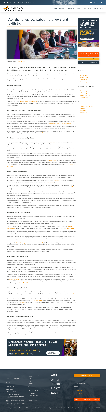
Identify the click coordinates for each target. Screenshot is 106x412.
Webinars (82, 108)
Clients (78, 8)
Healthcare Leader (37, 300)
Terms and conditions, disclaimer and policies (37, 408)
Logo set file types (33, 400)
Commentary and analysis (87, 91)
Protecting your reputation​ (13, 394)
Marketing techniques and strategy (37, 381)
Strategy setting (84, 75)
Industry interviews (85, 95)
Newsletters (83, 110)
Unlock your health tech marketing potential (15, 397)
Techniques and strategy (86, 106)
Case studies (31, 376)
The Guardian (45, 133)
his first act (59, 90)
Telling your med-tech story (13, 399)
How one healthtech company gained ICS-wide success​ (15, 404)
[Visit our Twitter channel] (88, 2)
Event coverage (84, 97)
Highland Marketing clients (35, 375)
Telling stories (83, 79)
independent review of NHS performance (60, 123)
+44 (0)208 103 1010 (80, 390)
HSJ (67, 128)
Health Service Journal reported (28, 101)
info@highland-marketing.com (84, 393)
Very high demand (51, 160)
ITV (65, 164)
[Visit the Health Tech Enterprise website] (56, 384)
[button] (101, 2)
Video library (83, 113)
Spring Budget (22, 302)
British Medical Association (26, 283)
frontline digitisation (14, 279)
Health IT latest (97, 8)
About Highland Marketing (12, 378)
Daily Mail (56, 180)
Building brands (84, 77)
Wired (74, 293)
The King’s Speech (50, 142)
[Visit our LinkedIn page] (91, 2)
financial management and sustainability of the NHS (29, 243)
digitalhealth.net (60, 298)
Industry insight (21, 61)
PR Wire (30, 378)
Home (55, 8)
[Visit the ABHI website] (54, 375)
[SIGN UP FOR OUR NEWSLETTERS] (88, 55)
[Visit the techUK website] (55, 380)
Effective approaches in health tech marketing (15, 401)
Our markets (9, 380)
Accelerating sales (85, 82)
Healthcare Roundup (33, 390)
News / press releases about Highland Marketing (16, 382)
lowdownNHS (70, 228)
